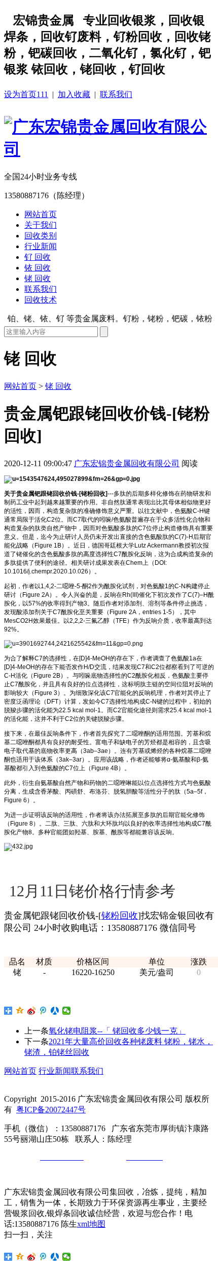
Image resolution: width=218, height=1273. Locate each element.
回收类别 (40, 235)
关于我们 (40, 225)
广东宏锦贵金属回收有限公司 (126, 463)
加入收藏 (74, 94)
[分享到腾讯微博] (43, 1011)
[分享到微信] (66, 1011)
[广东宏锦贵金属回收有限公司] (109, 149)
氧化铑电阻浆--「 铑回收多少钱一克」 (117, 1030)
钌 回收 (37, 257)
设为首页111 (26, 94)
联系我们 (116, 94)
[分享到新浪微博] (31, 1011)
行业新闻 (40, 246)
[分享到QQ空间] (20, 1011)
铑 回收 (37, 278)
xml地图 (91, 1224)
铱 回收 (37, 267)
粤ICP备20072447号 (51, 1109)
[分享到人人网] (55, 1011)
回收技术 (40, 299)
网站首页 (40, 214)
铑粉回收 (119, 916)
